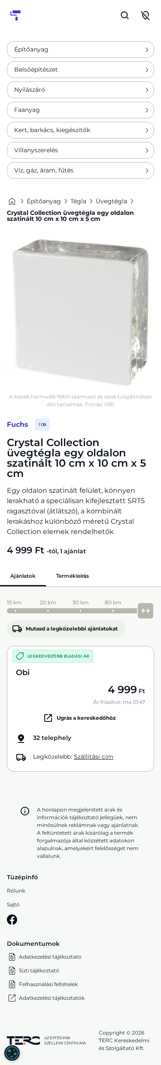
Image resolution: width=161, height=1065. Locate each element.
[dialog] (12, 1053)
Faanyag (27, 110)
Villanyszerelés (36, 150)
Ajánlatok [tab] (23, 576)
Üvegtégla (111, 201)
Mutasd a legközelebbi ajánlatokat (72, 628)
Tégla (78, 201)
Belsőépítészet (36, 69)
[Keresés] (125, 15)
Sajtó (13, 904)
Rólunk (16, 890)
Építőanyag (31, 49)
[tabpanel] (80, 683)
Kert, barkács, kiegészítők (52, 130)
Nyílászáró (29, 90)
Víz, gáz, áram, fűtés (43, 170)
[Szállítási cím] (145, 15)
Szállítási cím (93, 756)
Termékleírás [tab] (72, 576)
